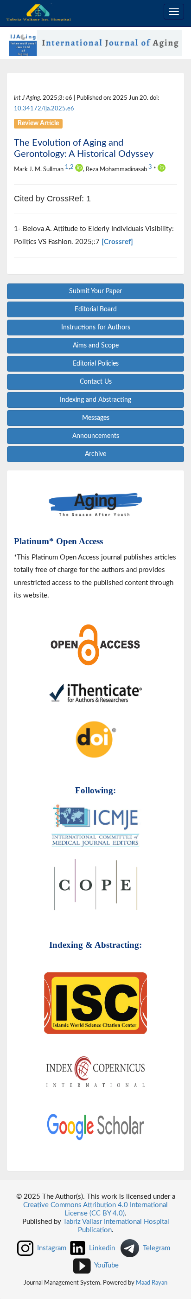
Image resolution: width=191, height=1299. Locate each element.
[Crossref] (117, 241)
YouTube (106, 1265)
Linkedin (102, 1247)
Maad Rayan (151, 1283)
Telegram (156, 1247)
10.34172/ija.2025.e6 (44, 108)
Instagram (51, 1247)
